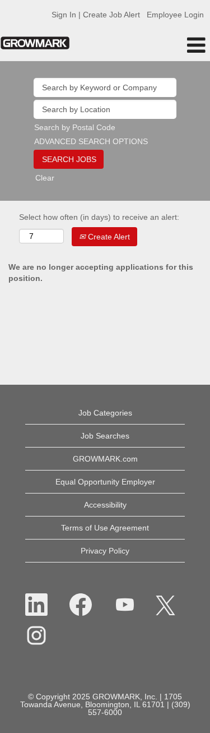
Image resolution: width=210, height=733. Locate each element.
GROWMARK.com (105, 458)
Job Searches (105, 435)
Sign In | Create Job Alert (96, 14)
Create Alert (108, 236)
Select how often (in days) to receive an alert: (99, 217)
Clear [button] (44, 177)
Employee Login (175, 14)
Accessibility (105, 504)
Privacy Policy (105, 550)
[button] (175, 45)
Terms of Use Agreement (105, 527)
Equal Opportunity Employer (105, 481)
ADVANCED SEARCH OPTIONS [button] (91, 141)
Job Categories (105, 412)
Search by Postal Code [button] (74, 127)
